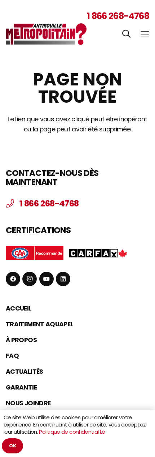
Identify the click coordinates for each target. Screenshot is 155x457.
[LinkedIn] (63, 279)
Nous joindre (28, 403)
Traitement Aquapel (39, 324)
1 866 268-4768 (118, 16)
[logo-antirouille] (46, 34)
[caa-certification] (34, 253)
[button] (126, 34)
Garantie (21, 387)
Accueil (19, 308)
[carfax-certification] (98, 253)
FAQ (12, 355)
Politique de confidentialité (72, 431)
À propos (21, 340)
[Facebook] (13, 279)
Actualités (24, 371)
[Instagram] (29, 279)
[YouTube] (46, 279)
